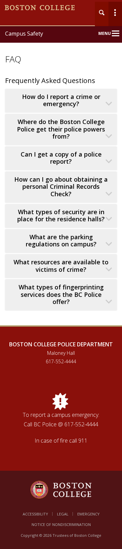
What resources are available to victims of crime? (61, 265)
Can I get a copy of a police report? (61, 158)
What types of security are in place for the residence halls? (61, 215)
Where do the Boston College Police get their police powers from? (61, 129)
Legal (62, 513)
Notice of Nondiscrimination (61, 524)
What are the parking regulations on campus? (61, 240)
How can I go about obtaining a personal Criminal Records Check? (61, 187)
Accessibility (35, 513)
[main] (61, 205)
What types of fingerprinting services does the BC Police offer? (61, 294)
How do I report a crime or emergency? (61, 100)
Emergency (88, 513)
